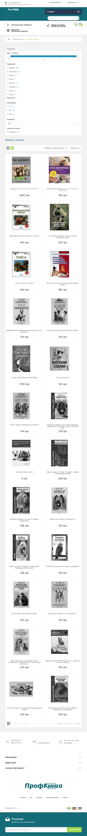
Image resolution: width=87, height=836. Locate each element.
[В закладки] (20, 197)
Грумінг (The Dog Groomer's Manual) (24, 189)
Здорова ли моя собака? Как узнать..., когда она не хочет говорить (62, 661)
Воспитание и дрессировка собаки (24, 614)
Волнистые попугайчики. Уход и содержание (62, 566)
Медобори (13, 87)
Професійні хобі (18, 39)
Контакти (39, 797)
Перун (12, 91)
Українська (73, 2)
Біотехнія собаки (62, 378)
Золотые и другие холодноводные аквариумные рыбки (24, 709)
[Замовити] (24, 339)
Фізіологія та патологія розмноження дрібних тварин (62, 284)
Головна (23, 797)
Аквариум (13, 68)
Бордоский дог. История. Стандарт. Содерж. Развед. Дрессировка (63, 473)
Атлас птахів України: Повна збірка (24, 378)
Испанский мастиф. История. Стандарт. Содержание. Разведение (62, 709)
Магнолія (13, 83)
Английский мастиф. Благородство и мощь (62, 330)
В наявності (13, 132)
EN (11, 106)
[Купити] (24, 197)
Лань (11, 79)
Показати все (11, 97)
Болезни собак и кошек (24, 472)
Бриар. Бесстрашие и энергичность (62, 519)
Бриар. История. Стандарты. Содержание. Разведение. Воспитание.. (24, 567)
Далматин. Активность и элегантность (62, 614)
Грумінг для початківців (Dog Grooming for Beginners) (63, 189)
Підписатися (74, 830)
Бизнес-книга (14, 71)
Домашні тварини (33, 39)
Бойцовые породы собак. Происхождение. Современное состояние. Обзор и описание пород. (62, 426)
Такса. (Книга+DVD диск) (24, 283)
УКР (11, 114)
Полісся (12, 94)
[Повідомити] (62, 245)
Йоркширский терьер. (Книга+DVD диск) (24, 236)
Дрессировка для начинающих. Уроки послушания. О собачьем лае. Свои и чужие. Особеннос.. (24, 662)
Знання (12, 75)
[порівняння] (29, 197)
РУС (12, 110)
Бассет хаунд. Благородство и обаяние (24, 425)
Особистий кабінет (52, 797)
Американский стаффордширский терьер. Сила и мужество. (24, 331)
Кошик (65, 797)
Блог (31, 797)
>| (26, 723)
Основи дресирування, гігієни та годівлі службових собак (62, 237)
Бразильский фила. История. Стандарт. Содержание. (24, 520)
